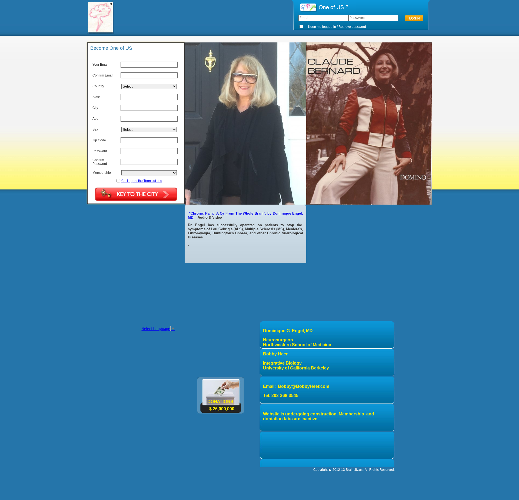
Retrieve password (352, 27)
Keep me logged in (322, 27)
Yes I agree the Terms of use (141, 181)
